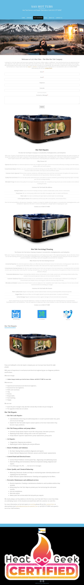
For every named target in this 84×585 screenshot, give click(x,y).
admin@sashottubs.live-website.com (27, 506)
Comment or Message (42, 95)
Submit (42, 107)
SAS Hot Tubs (42, 6)
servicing (32, 504)
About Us (51, 17)
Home (23, 17)
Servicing (29, 17)
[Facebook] (41, 581)
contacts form (50, 504)
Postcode (42, 88)
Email (42, 77)
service (35, 67)
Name (42, 72)
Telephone (42, 82)
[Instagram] (43, 581)
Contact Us (59, 17)
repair (29, 67)
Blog (45, 17)
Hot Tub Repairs (38, 17)
